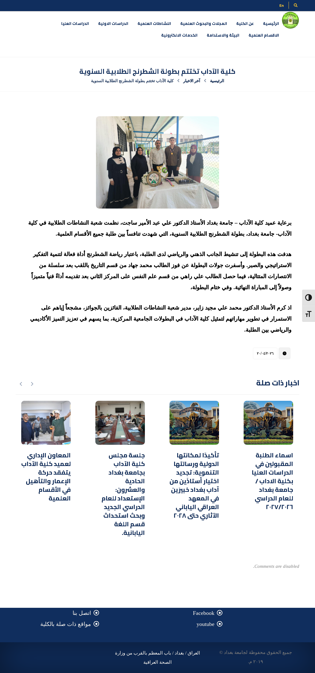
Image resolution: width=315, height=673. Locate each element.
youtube (205, 624)
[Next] (21, 383)
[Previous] (31, 383)
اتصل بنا (82, 613)
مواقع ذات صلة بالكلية (65, 624)
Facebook (203, 613)
